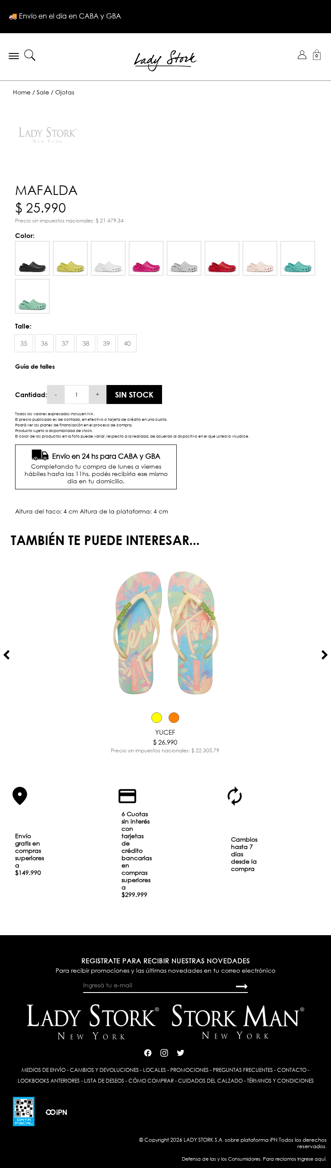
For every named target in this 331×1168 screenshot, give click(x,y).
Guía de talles (35, 366)
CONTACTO (291, 1070)
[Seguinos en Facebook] (148, 1052)
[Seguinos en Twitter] (180, 1052)
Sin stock (134, 394)
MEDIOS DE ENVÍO (44, 1070)
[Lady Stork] (165, 59)
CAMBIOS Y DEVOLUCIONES (104, 1070)
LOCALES (154, 1070)
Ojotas (64, 92)
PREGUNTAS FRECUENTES (243, 1070)
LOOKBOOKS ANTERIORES (49, 1080)
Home (22, 92)
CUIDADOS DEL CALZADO (210, 1080)
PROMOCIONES (189, 1070)
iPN (274, 1140)
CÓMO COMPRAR (151, 1080)
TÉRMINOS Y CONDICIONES (280, 1080)
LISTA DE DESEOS (104, 1080)
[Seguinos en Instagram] (164, 1052)
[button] (302, 54)
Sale (43, 92)
